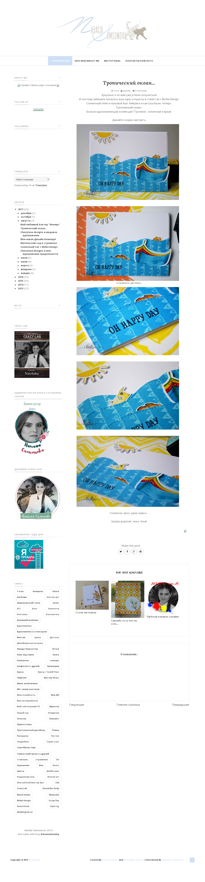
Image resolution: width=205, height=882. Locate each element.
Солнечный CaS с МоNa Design (38, 246)
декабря (26, 213)
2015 (20, 280)
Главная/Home (60, 60)
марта (25, 265)
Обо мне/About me (87, 60)
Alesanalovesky (50, 834)
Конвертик (23, 660)
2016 (20, 276)
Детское (54, 637)
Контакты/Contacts (139, 60)
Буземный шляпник (27, 620)
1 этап (20, 591)
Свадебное (23, 741)
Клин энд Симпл (25, 654)
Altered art (53, 776)
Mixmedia (54, 794)
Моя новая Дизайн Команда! (38, 239)
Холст (56, 765)
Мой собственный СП (28, 706)
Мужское (54, 706)
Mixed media (23, 794)
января (25, 273)
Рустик (55, 736)
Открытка (53, 713)
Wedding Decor (25, 812)
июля (24, 257)
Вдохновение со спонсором (32, 631)
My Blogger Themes (133, 859)
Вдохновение (24, 626)
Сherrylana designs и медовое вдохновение (38, 234)
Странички (42, 759)
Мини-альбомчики (27, 683)
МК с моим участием (28, 689)
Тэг (57, 759)
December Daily (51, 788)
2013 (20, 288)
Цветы (20, 771)
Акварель (38, 591)
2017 (20, 209)
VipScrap (54, 806)
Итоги (55, 649)
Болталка (22, 614)
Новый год (22, 713)
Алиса (56, 591)
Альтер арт (53, 597)
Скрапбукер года (26, 747)
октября (26, 216)
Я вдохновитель (26, 776)
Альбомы (22, 597)
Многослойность (26, 695)
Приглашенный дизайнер (31, 730)
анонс (56, 602)
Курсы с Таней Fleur (48, 672)
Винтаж (21, 637)
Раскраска (22, 736)
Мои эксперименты (27, 700)
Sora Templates (110, 859)
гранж (37, 637)
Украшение (23, 765)
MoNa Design (24, 800)
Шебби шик (53, 771)
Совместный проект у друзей (33, 753)
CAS (57, 782)
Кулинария (53, 666)
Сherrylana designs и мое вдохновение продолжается (39, 252)
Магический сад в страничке (38, 243)
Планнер (21, 718)
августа (26, 220)
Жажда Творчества (27, 649)
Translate (41, 185)
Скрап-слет (53, 741)
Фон (41, 765)
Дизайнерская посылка (30, 643)
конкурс (54, 660)
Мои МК (55, 695)
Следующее (76, 704)
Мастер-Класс (51, 677)
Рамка (55, 730)
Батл (34, 608)
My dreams (34, 859)
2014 (20, 284)
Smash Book (23, 806)
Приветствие (24, 724)
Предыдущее (180, 704)
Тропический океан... (33, 228)
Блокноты (53, 608)
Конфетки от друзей (28, 666)
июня (24, 261)
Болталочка (52, 614)
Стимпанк (22, 759)
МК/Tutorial (112, 60)
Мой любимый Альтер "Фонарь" (40, 224)
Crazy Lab (22, 788)
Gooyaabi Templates (172, 859)
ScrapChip (54, 800)
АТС (19, 608)
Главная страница (128, 704)
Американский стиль (28, 602)
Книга (56, 654)
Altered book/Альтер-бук (30, 782)
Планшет (54, 718)
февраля (26, 269)
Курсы (20, 672)
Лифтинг (22, 677)
